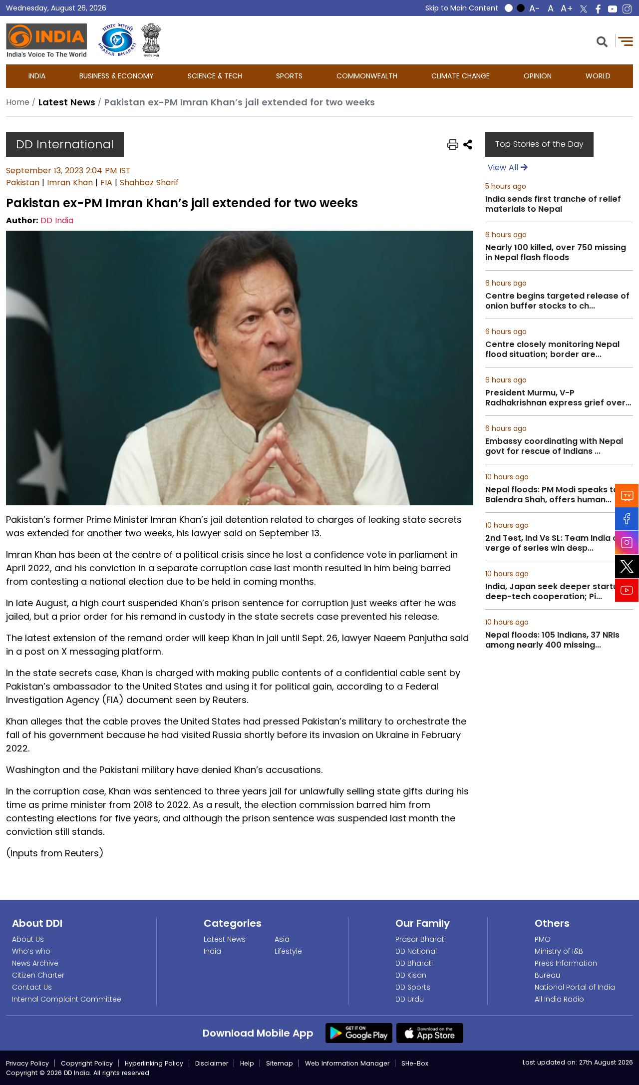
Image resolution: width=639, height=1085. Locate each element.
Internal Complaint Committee (66, 999)
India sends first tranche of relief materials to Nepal (553, 204)
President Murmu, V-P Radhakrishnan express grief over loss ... (555, 398)
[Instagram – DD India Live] (627, 9)
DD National (416, 951)
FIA (106, 182)
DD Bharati (414, 963)
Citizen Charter (38, 975)
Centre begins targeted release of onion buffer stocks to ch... (557, 301)
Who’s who (31, 951)
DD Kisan (410, 975)
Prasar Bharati (420, 939)
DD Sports (412, 987)
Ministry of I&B (559, 951)
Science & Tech (215, 76)
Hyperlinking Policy (154, 1063)
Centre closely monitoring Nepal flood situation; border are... (552, 350)
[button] (602, 40)
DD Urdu (409, 999)
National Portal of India (575, 987)
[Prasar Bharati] (117, 40)
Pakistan (22, 182)
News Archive (35, 963)
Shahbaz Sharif (149, 182)
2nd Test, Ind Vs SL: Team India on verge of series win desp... (554, 543)
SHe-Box (414, 1063)
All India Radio (559, 999)
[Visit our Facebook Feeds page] (627, 518)
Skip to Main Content (461, 8)
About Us (28, 939)
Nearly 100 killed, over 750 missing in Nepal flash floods (555, 253)
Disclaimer (211, 1063)
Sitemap (279, 1063)
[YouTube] (627, 590)
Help (247, 1063)
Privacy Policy (27, 1063)
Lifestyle (288, 951)
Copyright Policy (87, 1063)
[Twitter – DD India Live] (584, 9)
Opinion (538, 76)
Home (17, 102)
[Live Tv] (627, 495)
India (36, 76)
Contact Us (32, 987)
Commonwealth (366, 76)
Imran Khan (70, 182)
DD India (56, 220)
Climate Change (460, 76)
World (598, 76)
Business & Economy (116, 76)
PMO (543, 939)
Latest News (225, 939)
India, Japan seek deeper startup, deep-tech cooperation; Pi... (555, 592)
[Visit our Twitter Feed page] (627, 566)
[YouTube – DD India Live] (613, 9)
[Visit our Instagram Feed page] (627, 542)
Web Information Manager (347, 1063)
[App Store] (429, 1033)
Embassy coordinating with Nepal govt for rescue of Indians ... (554, 446)
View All (504, 167)
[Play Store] (358, 1033)
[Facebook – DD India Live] (598, 9)
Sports (289, 76)
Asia (282, 939)
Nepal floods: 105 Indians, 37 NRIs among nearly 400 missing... (552, 640)
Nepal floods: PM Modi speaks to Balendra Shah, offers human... (552, 495)
